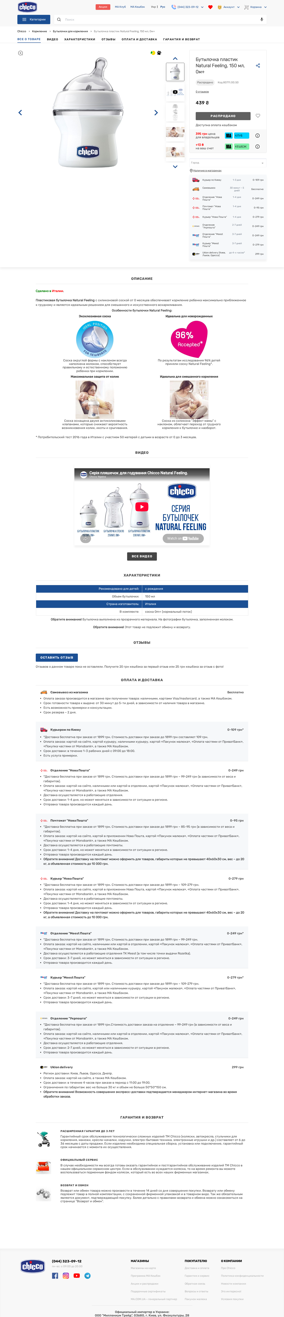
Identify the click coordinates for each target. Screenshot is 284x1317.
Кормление (39, 31)
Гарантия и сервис (197, 1275)
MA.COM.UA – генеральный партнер (154, 1299)
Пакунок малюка (196, 1299)
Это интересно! (231, 1291)
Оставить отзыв (56, 657)
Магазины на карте (143, 1268)
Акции (103, 6)
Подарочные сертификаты (148, 1291)
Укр (153, 6)
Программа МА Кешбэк (146, 1275)
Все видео (142, 556)
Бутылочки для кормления (70, 31)
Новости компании (233, 1283)
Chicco (22, 31)
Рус (162, 6)
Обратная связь (195, 1283)
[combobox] (228, 162)
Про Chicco (228, 1268)
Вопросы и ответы (196, 1291)
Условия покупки (232, 1299)
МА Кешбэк (137, 6)
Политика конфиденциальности (242, 1275)
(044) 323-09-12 (67, 1261)
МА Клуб (120, 6)
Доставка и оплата (197, 1268)
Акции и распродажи (144, 1283)
